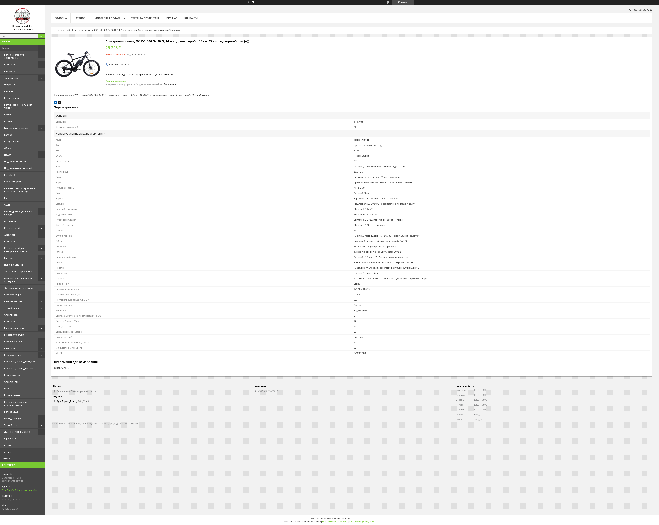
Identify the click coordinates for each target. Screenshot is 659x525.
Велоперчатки (12, 375)
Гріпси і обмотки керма (16, 127)
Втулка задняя (12, 395)
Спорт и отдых (12, 381)
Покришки (10, 84)
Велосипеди (11, 64)
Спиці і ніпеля (11, 141)
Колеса (8, 134)
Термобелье (11, 425)
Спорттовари (11, 314)
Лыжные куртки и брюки (17, 431)
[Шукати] (41, 36)
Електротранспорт (14, 328)
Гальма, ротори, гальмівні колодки (18, 213)
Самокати (9, 71)
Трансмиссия (11, 77)
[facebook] (55, 103)
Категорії (65, 30)
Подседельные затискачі (18, 168)
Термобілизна (12, 308)
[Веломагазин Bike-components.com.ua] (22, 16)
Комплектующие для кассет (19, 368)
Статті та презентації (145, 18)
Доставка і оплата (108, 18)
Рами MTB (9, 174)
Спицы (7, 445)
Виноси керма (12, 98)
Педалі (8, 154)
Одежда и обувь (13, 418)
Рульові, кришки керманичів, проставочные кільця (20, 190)
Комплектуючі (12, 228)
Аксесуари (10, 234)
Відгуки (6, 458)
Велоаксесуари (12, 294)
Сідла (7, 204)
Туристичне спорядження (18, 271)
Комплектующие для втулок (19, 361)
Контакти (191, 18)
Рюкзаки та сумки (14, 334)
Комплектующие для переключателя (15, 403)
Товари (6, 48)
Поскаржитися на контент (335, 522)
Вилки (7, 114)
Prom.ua (346, 518)
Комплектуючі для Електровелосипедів (15, 250)
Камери (8, 91)
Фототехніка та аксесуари (18, 287)
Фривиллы (10, 438)
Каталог (79, 18)
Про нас (6, 451)
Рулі (6, 198)
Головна (61, 18)
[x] (59, 103)
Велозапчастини (13, 301)
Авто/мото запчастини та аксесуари (18, 280)
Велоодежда (11, 411)
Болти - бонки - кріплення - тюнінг (18, 106)
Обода (7, 148)
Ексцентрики (11, 221)
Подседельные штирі (16, 161)
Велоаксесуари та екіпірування (14, 56)
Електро (8, 257)
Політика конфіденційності (362, 522)
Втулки (8, 121)
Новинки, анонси (13, 264)
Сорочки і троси (13, 181)
